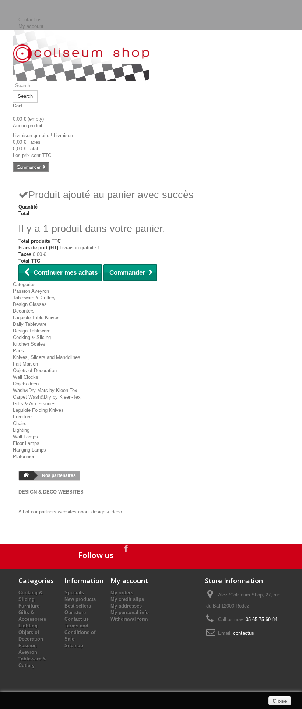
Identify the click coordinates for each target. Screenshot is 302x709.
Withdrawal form (129, 619)
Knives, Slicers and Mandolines (46, 357)
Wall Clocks (25, 377)
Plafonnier (23, 456)
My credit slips (127, 599)
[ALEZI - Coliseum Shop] (81, 53)
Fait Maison (25, 364)
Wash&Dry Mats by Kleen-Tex (45, 390)
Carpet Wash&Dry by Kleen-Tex (47, 397)
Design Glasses (30, 304)
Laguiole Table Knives (36, 317)
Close (280, 701)
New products (80, 599)
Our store (75, 612)
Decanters (24, 311)
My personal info (129, 612)
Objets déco (26, 383)
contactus (243, 633)
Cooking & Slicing (32, 337)
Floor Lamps (26, 443)
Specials (74, 592)
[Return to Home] (26, 475)
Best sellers (77, 606)
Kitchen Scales (29, 344)
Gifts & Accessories (34, 403)
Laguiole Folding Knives (38, 410)
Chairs (20, 423)
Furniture (22, 417)
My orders (121, 592)
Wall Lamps (25, 436)
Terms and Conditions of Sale (79, 632)
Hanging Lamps (29, 450)
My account (30, 26)
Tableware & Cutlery (34, 297)
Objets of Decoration (35, 370)
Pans (18, 350)
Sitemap (73, 645)
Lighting (21, 430)
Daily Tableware (29, 324)
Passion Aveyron (31, 291)
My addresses (126, 606)
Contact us (30, 19)
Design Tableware (31, 331)
